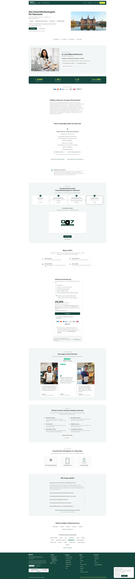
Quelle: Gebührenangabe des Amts (67, 149)
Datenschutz (96, 558)
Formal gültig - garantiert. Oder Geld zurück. (65, 317)
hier (73, 511)
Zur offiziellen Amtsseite (58, 151)
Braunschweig (55, 526)
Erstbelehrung (68, 560)
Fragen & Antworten (45, 2)
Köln (80, 562)
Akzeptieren (124, 575)
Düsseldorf (82, 568)
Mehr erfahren (42, 28)
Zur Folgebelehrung (76, 339)
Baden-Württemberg (54, 537)
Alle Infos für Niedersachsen (67, 529)
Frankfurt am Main (83, 564)
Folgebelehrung (68, 562)
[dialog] (124, 572)
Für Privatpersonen (69, 556)
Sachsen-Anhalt (72, 542)
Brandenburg (71, 537)
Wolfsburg (80, 526)
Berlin (66, 537)
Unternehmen (89, 2)
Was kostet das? (67, 239)
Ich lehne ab (118, 575)
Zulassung (96, 562)
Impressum (96, 556)
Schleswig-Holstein (81, 542)
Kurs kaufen (67, 313)
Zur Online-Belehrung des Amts (73, 151)
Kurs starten (102, 2)
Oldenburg (68, 526)
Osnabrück (74, 526)
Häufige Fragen (68, 564)
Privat (85, 2)
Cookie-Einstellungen (98, 564)
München (81, 556)
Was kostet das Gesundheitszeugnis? (58, 159)
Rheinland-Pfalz (53, 542)
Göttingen (62, 526)
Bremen (77, 537)
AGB (95, 560)
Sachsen (65, 542)
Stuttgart (81, 566)
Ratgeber (67, 566)
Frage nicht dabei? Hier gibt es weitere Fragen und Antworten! (67, 510)
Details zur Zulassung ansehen (36, 563)
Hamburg (83, 537)
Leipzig (81, 570)
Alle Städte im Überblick (67, 547)
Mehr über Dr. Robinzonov (68, 66)
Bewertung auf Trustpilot (65, 395)
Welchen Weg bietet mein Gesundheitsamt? (75, 159)
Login (98, 2)
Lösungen (38, 2)
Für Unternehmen (69, 558)
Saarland (60, 542)
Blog (94, 2)
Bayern (61, 537)
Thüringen (67, 544)
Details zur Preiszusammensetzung (61, 310)
